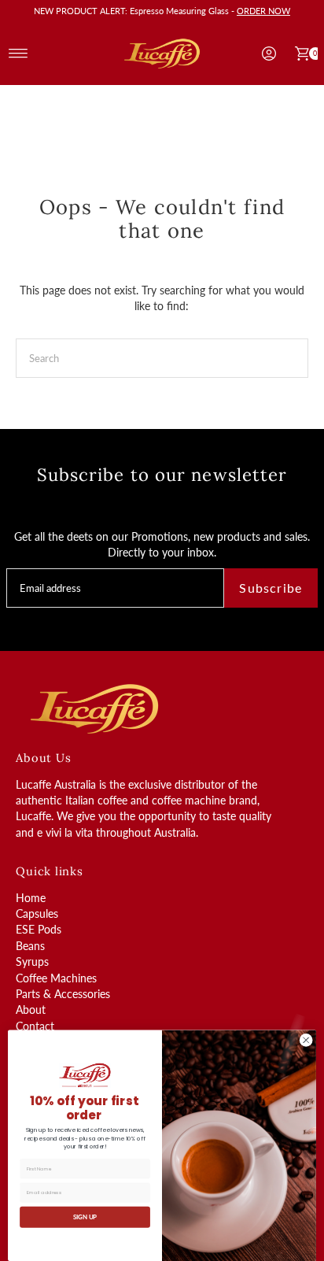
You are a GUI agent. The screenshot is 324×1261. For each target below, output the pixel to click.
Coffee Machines (56, 978)
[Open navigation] (18, 53)
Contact (35, 1026)
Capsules (37, 914)
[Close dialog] (306, 1041)
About (31, 1010)
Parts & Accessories (63, 994)
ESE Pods (38, 929)
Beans (30, 946)
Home (31, 898)
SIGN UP (85, 1216)
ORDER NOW (263, 11)
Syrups (32, 962)
